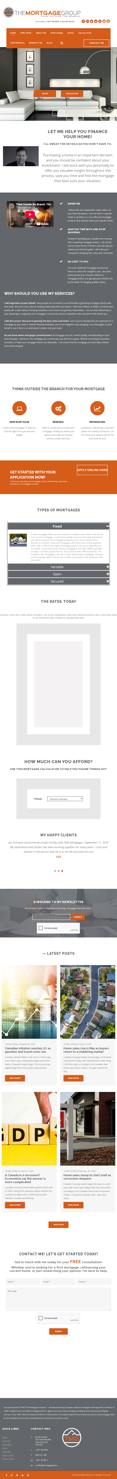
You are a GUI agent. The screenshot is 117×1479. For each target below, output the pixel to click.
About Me (41, 33)
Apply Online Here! (92, 470)
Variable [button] (57, 566)
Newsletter (35, 43)
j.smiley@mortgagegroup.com (48, 1465)
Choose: (38, 798)
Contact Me (96, 43)
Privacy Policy (8, 1459)
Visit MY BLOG (67, 21)
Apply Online (7, 1455)
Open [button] (57, 574)
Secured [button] (57, 581)
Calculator (84, 33)
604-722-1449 (41, 1455)
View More (58, 1224)
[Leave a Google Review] (100, 21)
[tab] (58, 526)
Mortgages (57, 33)
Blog (49, 43)
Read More (15, 1078)
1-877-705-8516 (52, 21)
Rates (70, 33)
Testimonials (17, 43)
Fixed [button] (57, 526)
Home (13, 33)
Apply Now (25, 33)
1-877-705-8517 (41, 1460)
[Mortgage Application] (108, 21)
